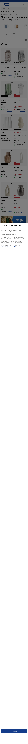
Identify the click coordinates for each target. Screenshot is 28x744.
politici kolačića (4, 248)
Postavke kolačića (14, 736)
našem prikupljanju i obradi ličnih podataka (11, 246)
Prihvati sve (14, 731)
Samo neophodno (14, 741)
